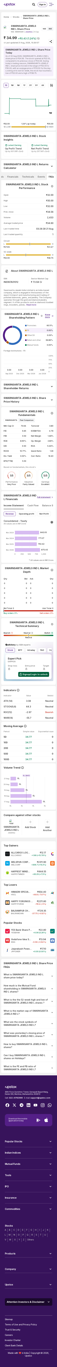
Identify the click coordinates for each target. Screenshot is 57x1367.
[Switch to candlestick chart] (51, 85)
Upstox (28, 1355)
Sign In (42, 4)
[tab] (12, 176)
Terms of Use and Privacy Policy (21, 1324)
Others (30, 1239)
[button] (49, 315)
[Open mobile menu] (51, 4)
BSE (50, 29)
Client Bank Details (14, 1345)
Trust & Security (12, 1329)
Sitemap (9, 1319)
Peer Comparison (26, 420)
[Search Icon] (35, 4)
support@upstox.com (40, 1098)
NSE (44, 29)
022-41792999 (16, 1098)
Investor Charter (13, 1340)
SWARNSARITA (11, 420)
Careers (9, 1335)
